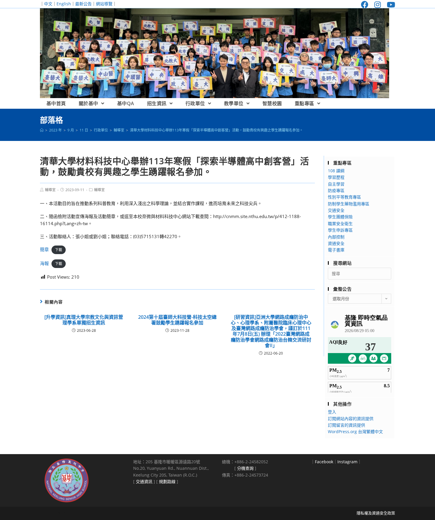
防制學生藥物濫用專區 (348, 204)
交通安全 (336, 210)
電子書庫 (336, 250)
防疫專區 (336, 190)
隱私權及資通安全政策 (376, 513)
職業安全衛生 (340, 223)
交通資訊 (144, 481)
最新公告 (83, 3)
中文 (48, 3)
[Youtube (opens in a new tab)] (389, 4)
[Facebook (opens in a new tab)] (364, 4)
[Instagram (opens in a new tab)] (377, 4)
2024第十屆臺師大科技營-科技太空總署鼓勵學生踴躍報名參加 (177, 320)
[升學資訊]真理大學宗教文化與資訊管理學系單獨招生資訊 (83, 320)
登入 (332, 412)
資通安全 (336, 243)
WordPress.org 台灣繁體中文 (355, 431)
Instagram (347, 461)
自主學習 (336, 184)
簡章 (44, 249)
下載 (58, 249)
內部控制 (336, 237)
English (64, 3)
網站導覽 (104, 3)
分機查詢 (245, 468)
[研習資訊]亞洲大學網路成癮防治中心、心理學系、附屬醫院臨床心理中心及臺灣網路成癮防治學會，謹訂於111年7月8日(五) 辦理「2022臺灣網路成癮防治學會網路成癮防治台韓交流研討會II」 (271, 331)
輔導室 (50, 189)
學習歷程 (336, 177)
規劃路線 (167, 481)
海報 (44, 263)
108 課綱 (336, 170)
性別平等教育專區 (344, 197)
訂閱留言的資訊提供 (346, 425)
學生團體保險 (340, 217)
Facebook (324, 461)
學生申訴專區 (340, 230)
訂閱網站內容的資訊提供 (350, 418)
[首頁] (42, 130)
